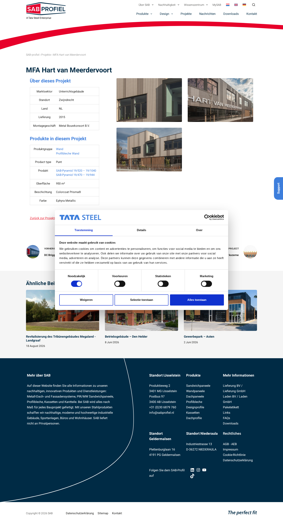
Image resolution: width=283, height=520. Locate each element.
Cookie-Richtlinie (234, 455)
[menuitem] (228, 5)
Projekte (186, 14)
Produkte (142, 14)
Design (164, 14)
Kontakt (251, 14)
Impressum (230, 449)
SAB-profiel (32, 54)
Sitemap (103, 513)
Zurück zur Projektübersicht (48, 218)
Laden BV (229, 396)
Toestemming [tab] (84, 230)
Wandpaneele (195, 391)
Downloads (231, 14)
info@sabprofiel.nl (161, 412)
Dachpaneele (195, 396)
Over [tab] (199, 230)
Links (226, 412)
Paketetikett (231, 407)
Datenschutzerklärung (238, 460)
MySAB (217, 4)
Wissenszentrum (194, 4)
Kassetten (193, 412)
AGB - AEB (230, 444)
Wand (59, 149)
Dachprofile (194, 418)
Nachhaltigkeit (167, 4)
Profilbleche (194, 402)
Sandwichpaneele (198, 385)
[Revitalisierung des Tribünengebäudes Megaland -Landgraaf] (62, 310)
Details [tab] (141, 230)
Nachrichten (207, 14)
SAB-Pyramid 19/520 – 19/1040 (76, 170)
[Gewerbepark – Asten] (220, 310)
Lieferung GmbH (234, 391)
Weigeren (86, 299)
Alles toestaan (196, 299)
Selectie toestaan (141, 299)
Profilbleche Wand (67, 153)
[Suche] (253, 4)
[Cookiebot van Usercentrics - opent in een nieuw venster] (207, 217)
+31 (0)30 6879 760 (162, 407)
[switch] (119, 284)
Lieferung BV (231, 385)
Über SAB (144, 4)
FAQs (226, 418)
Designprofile (195, 407)
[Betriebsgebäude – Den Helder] (141, 310)
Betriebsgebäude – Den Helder (126, 336)
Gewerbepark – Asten (199, 336)
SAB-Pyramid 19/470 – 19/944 (75, 175)
